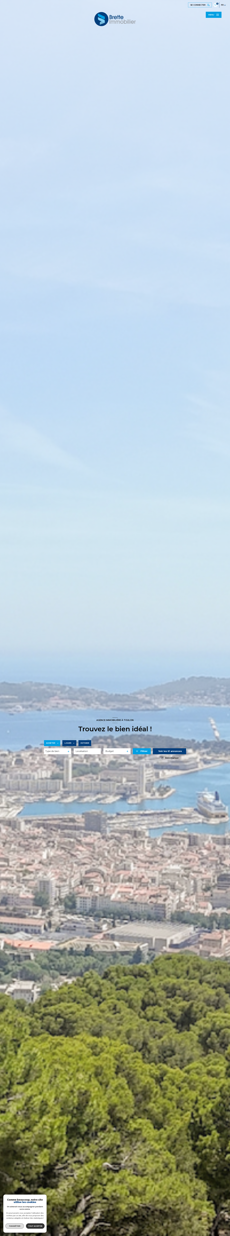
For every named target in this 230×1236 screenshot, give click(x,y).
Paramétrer (14, 1226)
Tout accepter (35, 1226)
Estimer (85, 743)
